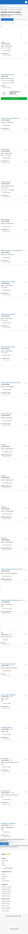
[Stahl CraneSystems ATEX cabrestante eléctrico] (14, 66)
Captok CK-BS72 (5, 149)
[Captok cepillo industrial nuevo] (14, 33)
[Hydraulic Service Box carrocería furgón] (14, 405)
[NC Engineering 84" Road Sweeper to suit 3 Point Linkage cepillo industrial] (14, 591)
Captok (3, 42)
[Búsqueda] (26, 6)
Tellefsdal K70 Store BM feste (8, 823)
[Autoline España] (8, 2)
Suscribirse (4, 843)
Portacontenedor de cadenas (8, 663)
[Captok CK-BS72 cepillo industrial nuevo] (14, 140)
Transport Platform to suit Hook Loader (10, 382)
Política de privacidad (6, 889)
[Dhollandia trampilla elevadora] (14, 436)
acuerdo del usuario (13, 846)
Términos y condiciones (7, 886)
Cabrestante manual (6, 182)
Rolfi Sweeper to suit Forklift (8, 281)
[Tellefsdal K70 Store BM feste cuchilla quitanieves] (14, 814)
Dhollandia (3, 444)
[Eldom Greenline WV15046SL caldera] (14, 686)
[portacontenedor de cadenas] (14, 655)
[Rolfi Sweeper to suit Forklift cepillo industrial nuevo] (14, 273)
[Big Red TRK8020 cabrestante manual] (14, 210)
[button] (26, 2)
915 (2, 632)
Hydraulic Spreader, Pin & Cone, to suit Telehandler (13, 569)
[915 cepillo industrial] (14, 624)
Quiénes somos (5, 860)
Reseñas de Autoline (6, 893)
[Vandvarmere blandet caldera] (14, 718)
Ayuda (3, 862)
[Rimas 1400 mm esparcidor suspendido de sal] (14, 749)
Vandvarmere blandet (6, 727)
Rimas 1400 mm (5, 758)
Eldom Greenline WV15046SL (8, 695)
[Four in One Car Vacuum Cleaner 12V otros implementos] (14, 109)
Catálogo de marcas (6, 895)
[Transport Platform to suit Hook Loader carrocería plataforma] (14, 374)
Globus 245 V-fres (5, 791)
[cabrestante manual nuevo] (14, 173)
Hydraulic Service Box (6, 413)
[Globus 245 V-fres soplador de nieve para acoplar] (14, 782)
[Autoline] (1, 9)
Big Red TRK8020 (5, 219)
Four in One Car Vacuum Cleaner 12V (10, 118)
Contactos (4, 865)
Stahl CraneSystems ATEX (7, 74)
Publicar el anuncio (14, 98)
